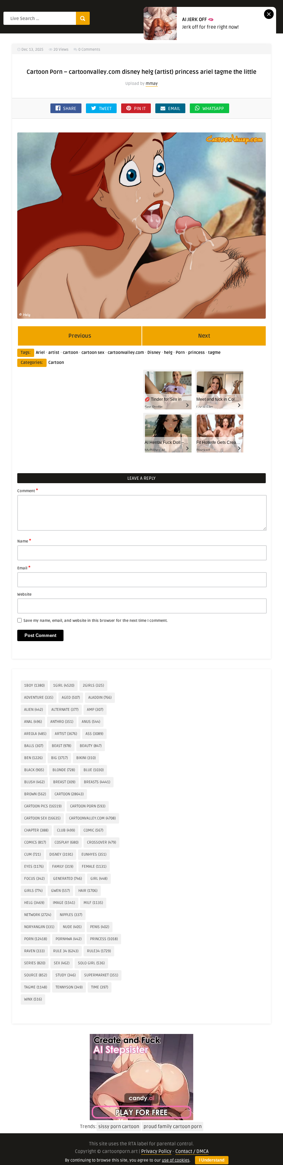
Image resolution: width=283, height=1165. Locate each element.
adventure (38, 697)
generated (67, 878)
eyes (33, 866)
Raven (34, 951)
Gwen (60, 890)
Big (59, 758)
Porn (180, 352)
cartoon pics (42, 806)
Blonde (63, 770)
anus (91, 721)
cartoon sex (92, 352)
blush (34, 782)
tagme (214, 352)
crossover (101, 842)
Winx (33, 999)
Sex (61, 963)
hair (87, 890)
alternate (64, 709)
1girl (63, 685)
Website (24, 594)
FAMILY (62, 866)
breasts (97, 782)
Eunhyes (93, 854)
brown (35, 794)
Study (66, 975)
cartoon (70, 352)
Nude (72, 927)
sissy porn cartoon (118, 1126)
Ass (94, 733)
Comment (27, 490)
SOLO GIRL (91, 963)
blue (94, 770)
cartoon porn (87, 806)
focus (34, 878)
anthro (61, 721)
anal (33, 721)
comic (93, 830)
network (37, 915)
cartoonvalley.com (126, 352)
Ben (33, 758)
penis (99, 927)
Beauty (90, 746)
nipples (71, 915)
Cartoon (56, 362)
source (35, 975)
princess (196, 352)
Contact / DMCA (191, 1151)
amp (95, 709)
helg (168, 352)
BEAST (61, 746)
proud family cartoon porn (173, 1126)
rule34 (99, 951)
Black (34, 770)
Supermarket (101, 975)
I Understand (211, 1160)
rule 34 (65, 951)
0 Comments (89, 49)
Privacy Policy (156, 1151)
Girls (33, 890)
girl (98, 878)
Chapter (36, 830)
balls (33, 746)
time (99, 987)
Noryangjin (39, 927)
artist (53, 352)
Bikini (86, 758)
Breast (64, 782)
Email (23, 568)
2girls (93, 685)
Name (24, 541)
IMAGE (64, 902)
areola (35, 733)
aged (71, 697)
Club (66, 830)
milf (93, 902)
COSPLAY (66, 842)
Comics (35, 842)
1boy (34, 685)
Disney (153, 352)
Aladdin (99, 697)
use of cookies (175, 1160)
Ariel (40, 352)
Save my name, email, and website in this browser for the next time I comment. (95, 620)
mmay (152, 83)
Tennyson (69, 987)
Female (94, 866)
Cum (32, 854)
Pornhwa (68, 939)
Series (34, 963)
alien (33, 709)
